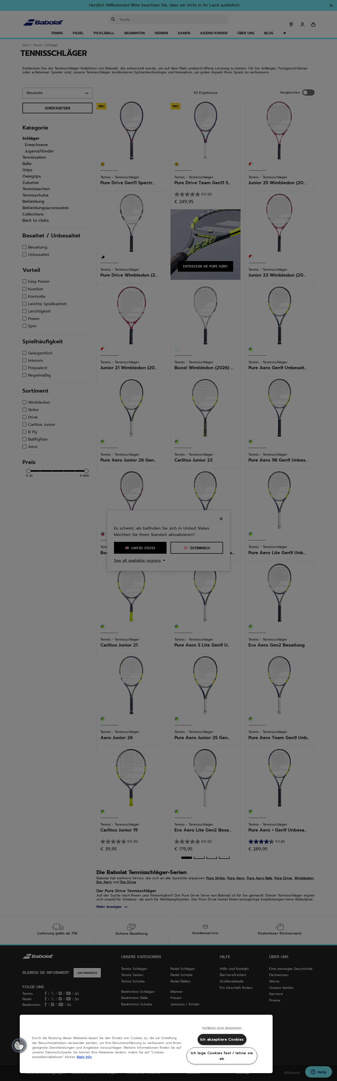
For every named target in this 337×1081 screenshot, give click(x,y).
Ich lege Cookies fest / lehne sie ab (222, 1055)
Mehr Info (84, 1057)
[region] (146, 1044)
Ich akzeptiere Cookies (222, 1039)
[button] (19, 1045)
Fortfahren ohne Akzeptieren (222, 1028)
